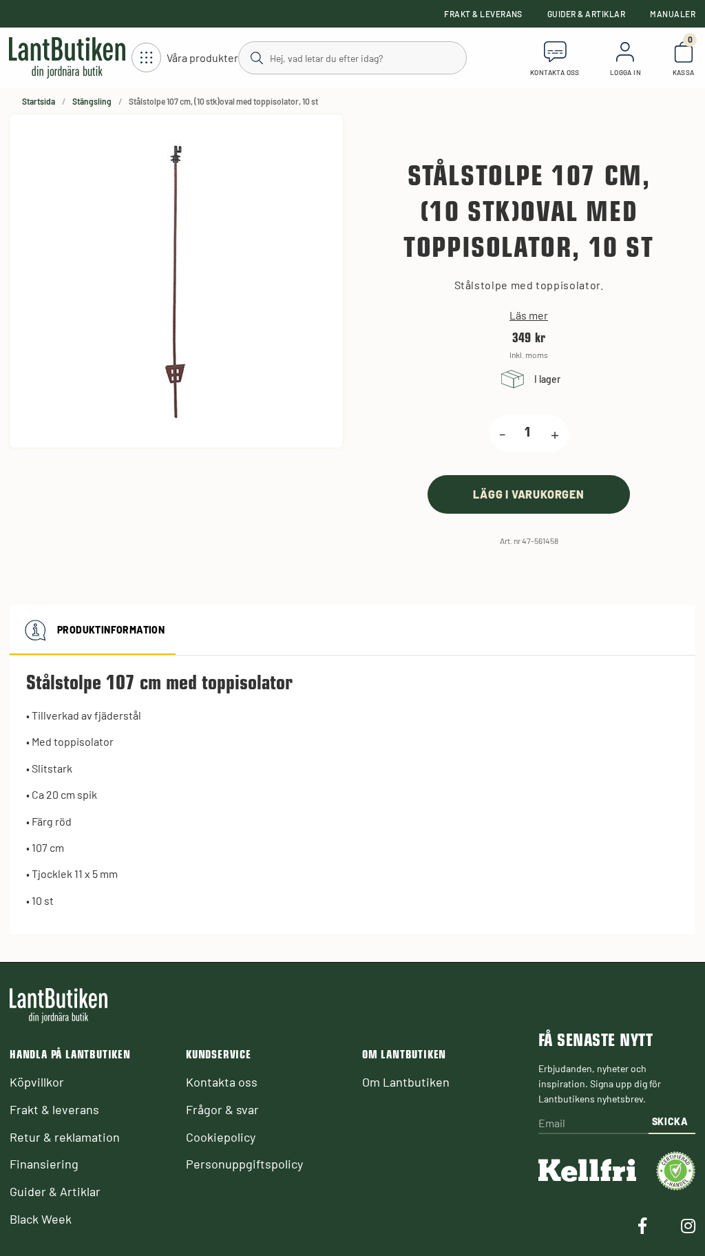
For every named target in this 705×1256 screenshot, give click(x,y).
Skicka (670, 1121)
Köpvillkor (37, 1081)
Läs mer (528, 315)
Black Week (41, 1218)
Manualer (672, 14)
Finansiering (44, 1163)
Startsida (38, 101)
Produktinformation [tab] (111, 630)
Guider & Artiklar (586, 14)
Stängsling (92, 101)
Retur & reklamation (65, 1136)
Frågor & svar (222, 1109)
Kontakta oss (221, 1081)
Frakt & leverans (483, 14)
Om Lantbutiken (406, 1081)
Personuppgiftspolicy (244, 1163)
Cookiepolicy (220, 1136)
